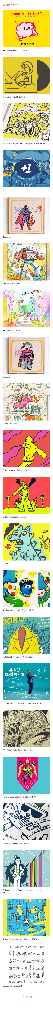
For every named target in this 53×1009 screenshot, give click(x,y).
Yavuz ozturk (11, 5)
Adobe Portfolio (30, 1005)
